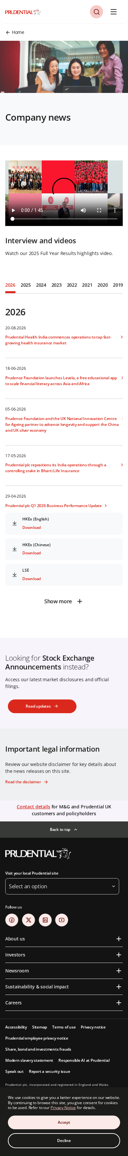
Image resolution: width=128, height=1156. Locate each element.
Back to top (60, 829)
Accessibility (16, 1027)
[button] (96, 11)
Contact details (33, 806)
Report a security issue (49, 1071)
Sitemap (39, 1027)
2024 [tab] (41, 285)
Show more (58, 601)
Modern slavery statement (29, 1060)
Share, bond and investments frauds (38, 1049)
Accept (64, 1122)
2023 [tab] (57, 285)
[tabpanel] (64, 451)
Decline (64, 1140)
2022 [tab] (72, 285)
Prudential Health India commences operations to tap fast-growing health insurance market (58, 340)
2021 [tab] (87, 285)
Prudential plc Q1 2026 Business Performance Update (53, 505)
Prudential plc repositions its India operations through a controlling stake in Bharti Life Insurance (55, 467)
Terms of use (63, 1027)
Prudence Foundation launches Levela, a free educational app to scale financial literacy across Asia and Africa (61, 380)
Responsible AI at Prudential (83, 1060)
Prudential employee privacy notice (36, 1038)
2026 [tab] (10, 285)
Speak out (14, 1071)
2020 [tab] (102, 285)
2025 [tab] (26, 285)
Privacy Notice (63, 1107)
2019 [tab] (118, 285)
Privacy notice (93, 1027)
